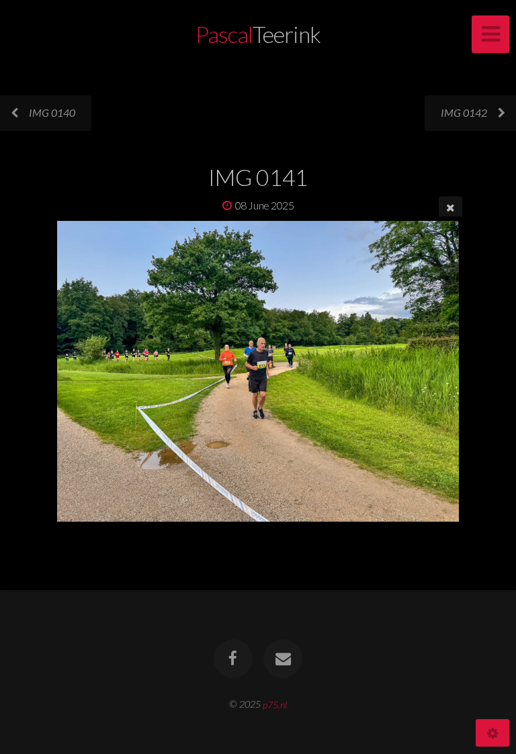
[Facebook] (233, 658)
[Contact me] (282, 658)
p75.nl (275, 704)
